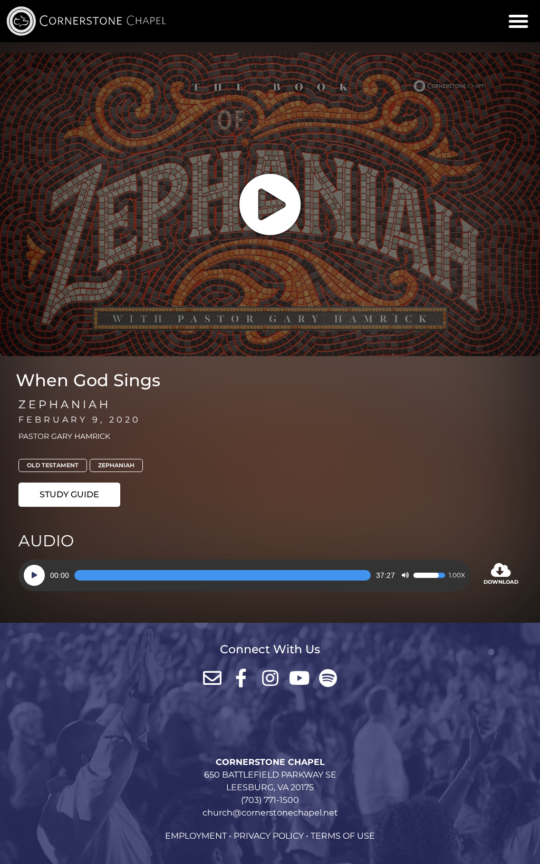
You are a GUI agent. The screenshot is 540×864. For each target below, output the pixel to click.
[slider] (222, 575)
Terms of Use (343, 836)
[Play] (34, 575)
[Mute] (405, 575)
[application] (244, 575)
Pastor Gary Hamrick (64, 436)
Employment (196, 836)
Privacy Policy (269, 836)
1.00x (457, 575)
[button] (518, 21)
